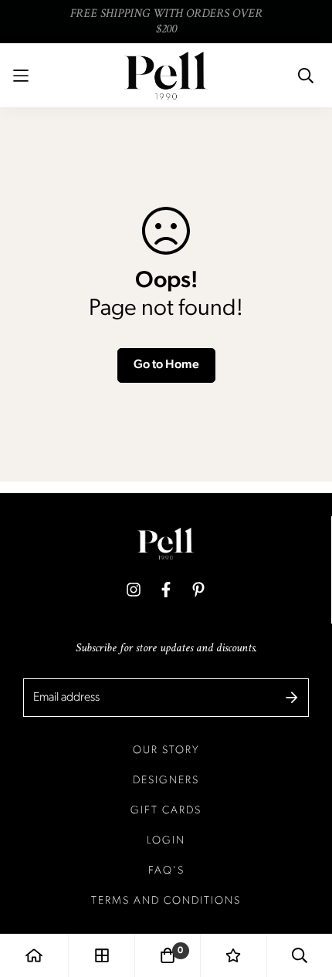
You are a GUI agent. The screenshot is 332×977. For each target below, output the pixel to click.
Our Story (166, 750)
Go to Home (166, 365)
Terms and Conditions (166, 901)
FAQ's (166, 871)
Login (166, 841)
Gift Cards (166, 810)
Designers (166, 780)
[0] (167, 955)
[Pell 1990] (166, 75)
